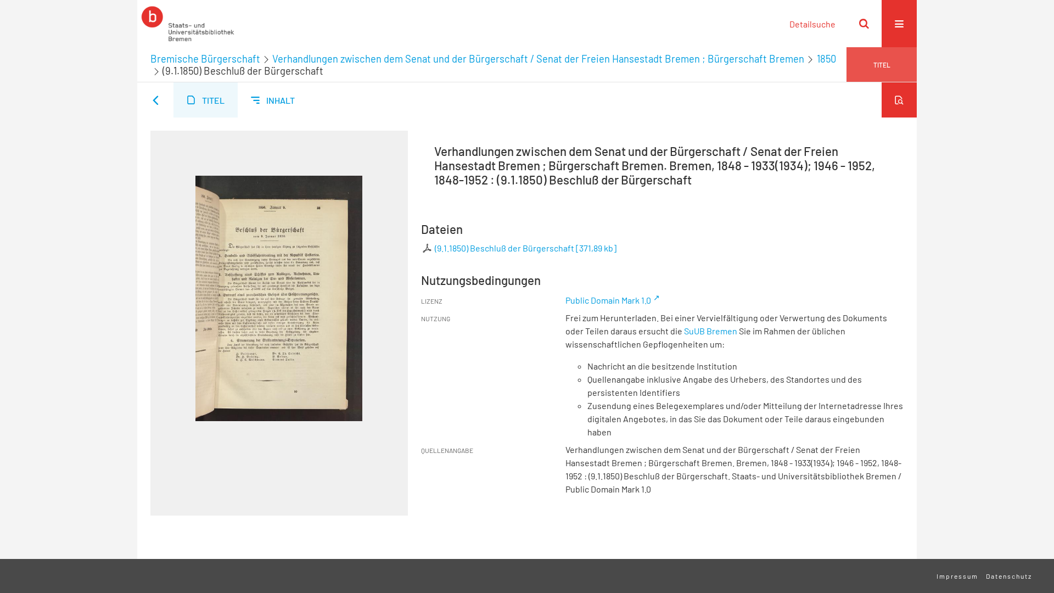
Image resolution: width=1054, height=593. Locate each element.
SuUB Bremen (710, 331)
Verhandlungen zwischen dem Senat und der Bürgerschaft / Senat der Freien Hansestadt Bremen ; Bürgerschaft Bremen (538, 59)
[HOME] (188, 23)
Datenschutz (1009, 576)
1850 (826, 59)
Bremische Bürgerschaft (205, 59)
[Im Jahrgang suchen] (899, 100)
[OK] (864, 23)
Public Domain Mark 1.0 (608, 300)
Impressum (957, 576)
